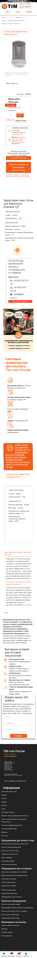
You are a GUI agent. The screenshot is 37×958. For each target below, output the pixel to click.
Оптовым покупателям (9, 829)
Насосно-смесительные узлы (11, 847)
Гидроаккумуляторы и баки (10, 918)
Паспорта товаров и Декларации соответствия (18, 167)
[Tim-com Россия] (9, 6)
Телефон (10, 723)
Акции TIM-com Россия (8, 791)
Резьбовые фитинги (7, 861)
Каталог (4, 798)
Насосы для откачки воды (10, 914)
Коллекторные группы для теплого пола (14, 844)
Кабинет (26, 956)
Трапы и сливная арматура (10, 925)
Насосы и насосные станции (10, 904)
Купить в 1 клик (10, 119)
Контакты (4, 835)
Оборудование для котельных (11, 897)
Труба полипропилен (8, 882)
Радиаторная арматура (9, 893)
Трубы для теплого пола (9, 854)
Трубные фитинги (7, 932)
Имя (8, 717)
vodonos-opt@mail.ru (25, 6)
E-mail (9, 729)
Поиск (18, 11)
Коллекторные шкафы (8, 890)
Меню (7, 11)
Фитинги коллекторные (9, 864)
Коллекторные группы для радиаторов (14, 875)
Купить (20, 114)
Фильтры (4, 929)
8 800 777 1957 (25, 4)
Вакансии (4, 832)
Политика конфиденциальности (11, 825)
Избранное (11, 954)
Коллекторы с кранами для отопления (14, 872)
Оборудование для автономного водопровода (17, 907)
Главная (3, 956)
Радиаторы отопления (8, 886)
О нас (3, 809)
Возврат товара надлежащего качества (14, 815)
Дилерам (29, 11)
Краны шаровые (6, 857)
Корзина (18, 954)
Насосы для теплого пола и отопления (14, 911)
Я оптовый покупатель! (18, 158)
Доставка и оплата (7, 812)
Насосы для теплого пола (10, 850)
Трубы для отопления (8, 879)
